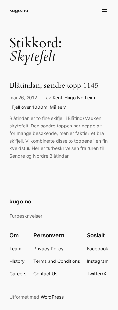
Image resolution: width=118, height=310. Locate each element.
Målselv (58, 107)
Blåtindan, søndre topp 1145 (54, 85)
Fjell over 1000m (29, 107)
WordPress (52, 297)
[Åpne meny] (104, 10)
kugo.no (19, 10)
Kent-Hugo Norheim (74, 97)
